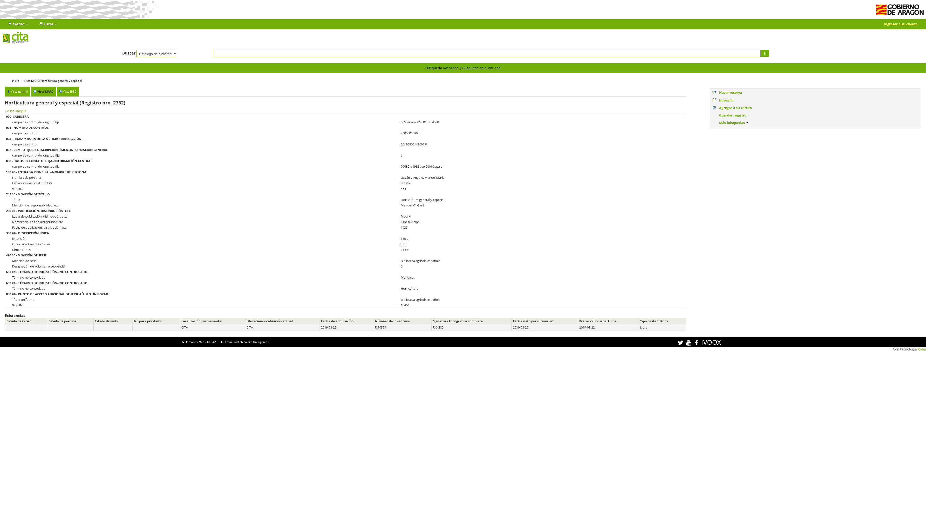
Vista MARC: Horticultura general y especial (53, 80)
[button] (18, 24)
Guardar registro (733, 115)
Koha (922, 349)
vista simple (16, 111)
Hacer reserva (730, 92)
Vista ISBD (70, 91)
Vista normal (19, 91)
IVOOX (711, 342)
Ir (765, 53)
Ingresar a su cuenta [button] (901, 24)
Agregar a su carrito (735, 107)
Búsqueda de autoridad (481, 68)
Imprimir (726, 100)
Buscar (129, 53)
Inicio (15, 80)
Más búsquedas (732, 122)
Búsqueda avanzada (442, 68)
